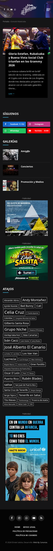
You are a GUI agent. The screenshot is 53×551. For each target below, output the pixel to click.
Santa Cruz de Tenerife (16, 390)
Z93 (31, 404)
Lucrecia (10, 359)
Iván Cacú (11, 340)
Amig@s (25, 151)
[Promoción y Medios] (10, 185)
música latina (22, 365)
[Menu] (48, 9)
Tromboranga (23, 400)
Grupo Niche (15, 329)
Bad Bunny (26, 306)
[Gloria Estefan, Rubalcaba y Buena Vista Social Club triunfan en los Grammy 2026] (26, 41)
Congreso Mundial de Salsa (25, 318)
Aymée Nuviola (10, 306)
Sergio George (36, 390)
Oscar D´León (12, 373)
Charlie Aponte (32, 313)
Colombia (8, 318)
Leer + (11, 93)
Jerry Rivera (36, 341)
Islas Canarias (30, 335)
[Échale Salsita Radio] (29, 9)
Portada (6, 21)
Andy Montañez (34, 300)
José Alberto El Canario (24, 347)
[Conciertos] (10, 170)
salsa (8, 384)
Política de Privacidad (25, 531)
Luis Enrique (23, 360)
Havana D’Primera (36, 330)
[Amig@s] (10, 154)
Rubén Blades (31, 378)
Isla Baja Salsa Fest (12, 335)
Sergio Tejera (10, 395)
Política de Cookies (26, 535)
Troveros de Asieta (40, 400)
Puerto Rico (11, 378)
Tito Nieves (10, 400)
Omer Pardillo (37, 364)
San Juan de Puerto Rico (25, 385)
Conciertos (27, 166)
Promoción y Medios (32, 181)
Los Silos (16, 354)
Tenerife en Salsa (29, 395)
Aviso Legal (29, 527)
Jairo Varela (25, 341)
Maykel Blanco (9, 365)
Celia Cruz (14, 312)
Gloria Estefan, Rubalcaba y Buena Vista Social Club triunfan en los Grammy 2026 (26, 59)
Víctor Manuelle (9, 404)
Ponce (31, 373)
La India (7, 354)
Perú (24, 373)
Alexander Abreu (11, 300)
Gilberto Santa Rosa (16, 323)
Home (17, 527)
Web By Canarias (40, 542)
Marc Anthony (36, 360)
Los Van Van (29, 353)
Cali (39, 306)
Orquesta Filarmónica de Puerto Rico (17, 369)
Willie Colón (22, 404)
